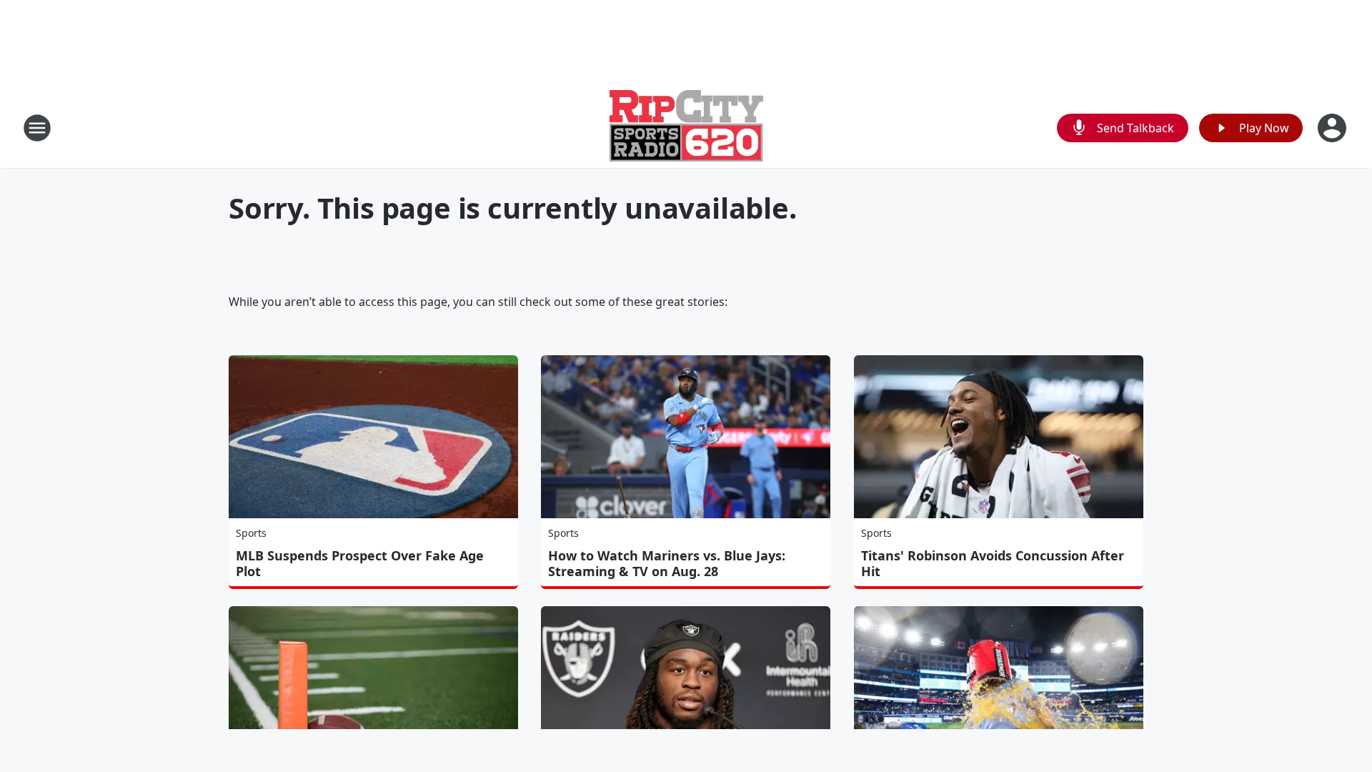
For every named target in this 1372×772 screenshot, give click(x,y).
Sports (251, 533)
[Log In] (1333, 128)
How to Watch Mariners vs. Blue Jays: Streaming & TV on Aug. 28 (666, 563)
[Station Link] (686, 127)
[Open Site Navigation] (37, 128)
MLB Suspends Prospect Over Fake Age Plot (360, 563)
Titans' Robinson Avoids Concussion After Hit (992, 563)
